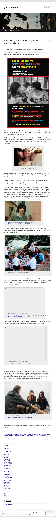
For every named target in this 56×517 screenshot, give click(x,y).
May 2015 (6, 448)
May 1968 (42, 435)
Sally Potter (14, 436)
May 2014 (6, 456)
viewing (10, 434)
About (17, 30)
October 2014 (7, 451)
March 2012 (7, 488)
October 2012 (7, 480)
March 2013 (7, 473)
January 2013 (7, 476)
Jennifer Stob (11, 7)
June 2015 (6, 447)
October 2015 (7, 445)
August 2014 (7, 453)
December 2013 (8, 462)
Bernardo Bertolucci (36, 434)
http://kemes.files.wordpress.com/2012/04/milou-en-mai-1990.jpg (22, 273)
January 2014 (7, 460)
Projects (12, 30)
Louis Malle (36, 435)
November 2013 (8, 463)
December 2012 (8, 477)
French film (16, 435)
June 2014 (6, 454)
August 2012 (7, 483)
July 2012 (6, 485)
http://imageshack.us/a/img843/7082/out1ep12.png (19, 363)
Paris (9, 436)
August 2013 (7, 468)
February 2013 (7, 474)
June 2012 (6, 486)
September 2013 (8, 466)
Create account (8, 493)
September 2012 (8, 482)
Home (6, 30)
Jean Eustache (30, 435)
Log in (5, 495)
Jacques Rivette (22, 435)
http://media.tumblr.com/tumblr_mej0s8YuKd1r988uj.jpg (20, 223)
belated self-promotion (26, 434)
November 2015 (8, 443)
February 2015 (7, 450)
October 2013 (7, 465)
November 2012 (8, 479)
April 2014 (6, 457)
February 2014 (7, 459)
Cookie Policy (31, 514)
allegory (18, 434)
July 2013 (6, 470)
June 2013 (6, 471)
